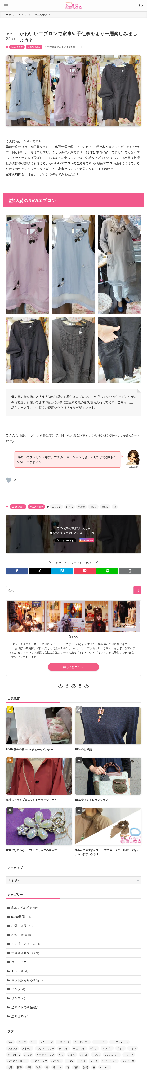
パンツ (18, 989)
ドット (120, 1048)
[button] (17, 571)
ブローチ (129, 1054)
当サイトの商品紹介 (27, 1007)
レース (69, 506)
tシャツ (22, 1042)
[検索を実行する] (137, 590)
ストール (27, 1048)
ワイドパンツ (109, 1061)
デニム (94, 1048)
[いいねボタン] (9, 480)
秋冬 (38, 1067)
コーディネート (24, 962)
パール (84, 1054)
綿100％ (57, 1067)
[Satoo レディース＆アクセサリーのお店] (73, 5)
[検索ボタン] (141, 5)
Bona (10, 1042)
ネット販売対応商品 (27, 980)
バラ (61, 1054)
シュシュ (12, 1048)
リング (18, 998)
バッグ (28, 1054)
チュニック (79, 1048)
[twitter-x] (67, 685)
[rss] (86, 685)
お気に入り (22, 925)
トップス (19, 971)
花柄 (76, 1067)
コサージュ (100, 1042)
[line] (80, 685)
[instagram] (73, 685)
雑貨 (85, 1067)
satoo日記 (21, 916)
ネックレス (13, 1054)
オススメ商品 (34, 46)
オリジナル (63, 1042)
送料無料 (19, 1016)
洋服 (29, 1067)
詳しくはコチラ (73, 667)
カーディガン (81, 1042)
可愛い (93, 506)
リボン (70, 1061)
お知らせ (21, 934)
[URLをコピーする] (130, 571)
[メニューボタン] (5, 5)
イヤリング (46, 1042)
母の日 (105, 506)
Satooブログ (17, 46)
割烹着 (81, 506)
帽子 (19, 1067)
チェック (64, 1048)
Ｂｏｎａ (105, 1067)
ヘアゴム (56, 1061)
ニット (132, 1048)
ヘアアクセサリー (17, 1061)
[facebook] (60, 685)
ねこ (33, 1042)
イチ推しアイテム (25, 943)
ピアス (96, 1054)
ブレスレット (111, 1054)
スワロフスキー (45, 1048)
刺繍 (9, 1067)
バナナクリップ (45, 1054)
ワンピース (128, 1061)
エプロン (56, 506)
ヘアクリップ (39, 1061)
